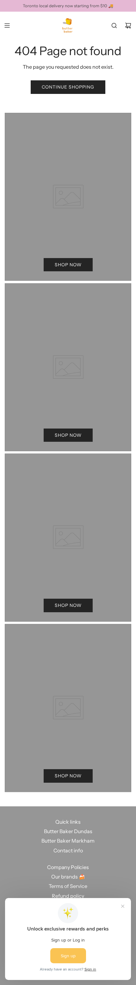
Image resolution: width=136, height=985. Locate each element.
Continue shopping (68, 87)
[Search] (114, 25)
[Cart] (128, 25)
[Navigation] (7, 25)
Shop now (68, 265)
